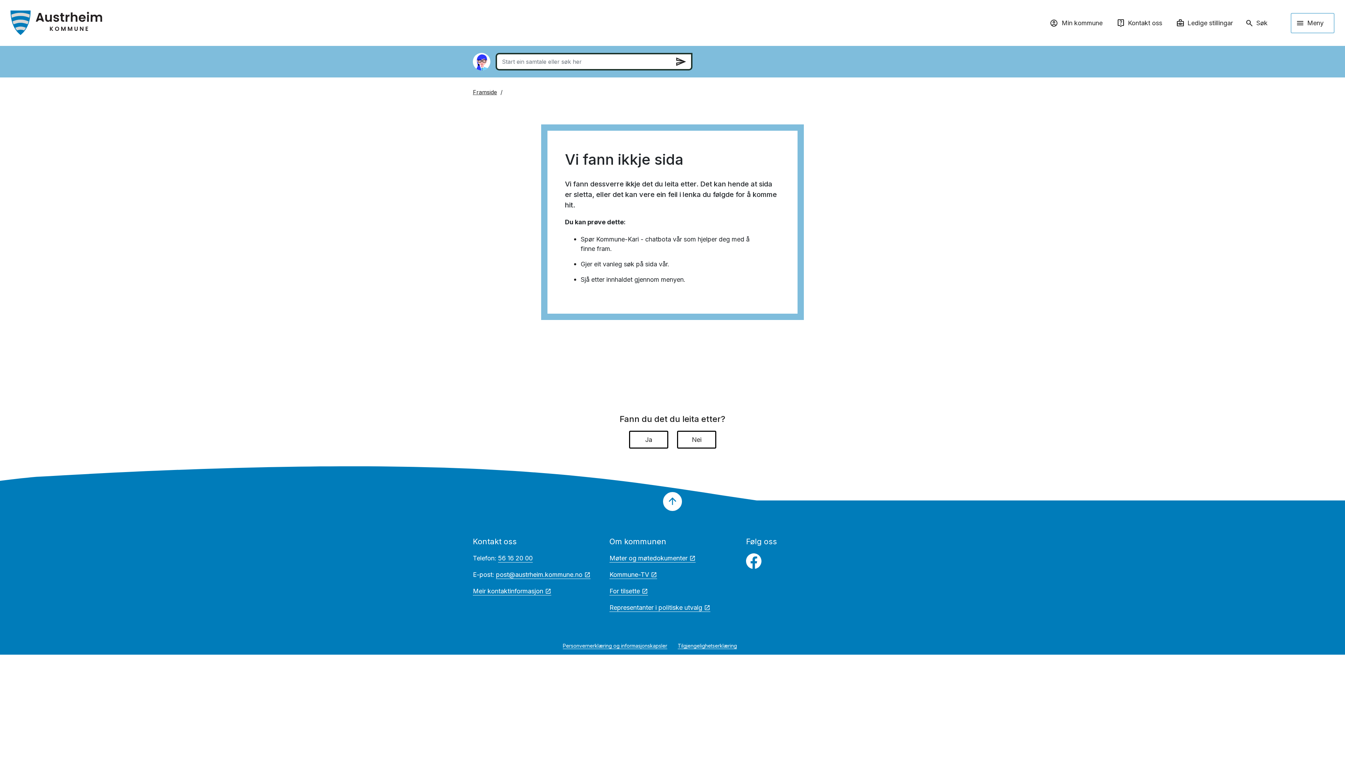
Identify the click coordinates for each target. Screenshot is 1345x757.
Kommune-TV (629, 574)
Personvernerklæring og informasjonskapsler (615, 646)
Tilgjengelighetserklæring (707, 646)
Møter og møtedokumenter (648, 558)
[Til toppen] (672, 501)
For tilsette (624, 591)
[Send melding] (681, 61)
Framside (485, 92)
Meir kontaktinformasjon (508, 591)
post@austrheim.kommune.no (539, 574)
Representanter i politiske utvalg (655, 607)
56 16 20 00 (515, 558)
